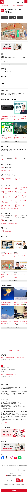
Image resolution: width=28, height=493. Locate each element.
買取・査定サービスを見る (7, 170)
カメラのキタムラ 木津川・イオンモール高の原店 (13, 357)
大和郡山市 (3, 7)
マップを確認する (7, 64)
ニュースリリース (18, 473)
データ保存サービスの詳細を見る (9, 223)
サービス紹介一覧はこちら (14, 280)
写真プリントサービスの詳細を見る (9, 208)
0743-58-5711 (4, 78)
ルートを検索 (20, 64)
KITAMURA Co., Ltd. (11, 484)
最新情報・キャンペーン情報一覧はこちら (14, 141)
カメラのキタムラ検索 (14, 5)
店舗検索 (6, 5)
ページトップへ (23, 470)
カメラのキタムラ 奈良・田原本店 (10, 365)
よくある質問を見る (5, 423)
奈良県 (21, 5)
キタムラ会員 (22, 1)
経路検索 (14, 490)
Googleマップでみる (14, 350)
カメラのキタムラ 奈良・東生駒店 (10, 374)
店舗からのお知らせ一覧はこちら (14, 327)
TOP (2, 5)
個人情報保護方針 (9, 473)
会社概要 (9, 475)
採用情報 (14, 475)
